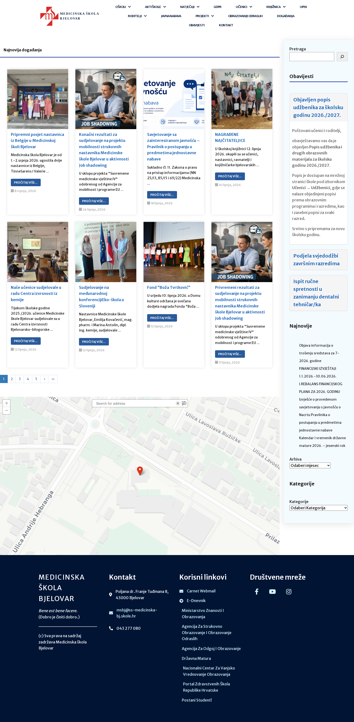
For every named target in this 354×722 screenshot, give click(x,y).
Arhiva (295, 459)
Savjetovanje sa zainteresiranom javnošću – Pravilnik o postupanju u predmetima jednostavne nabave (173, 146)
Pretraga (297, 48)
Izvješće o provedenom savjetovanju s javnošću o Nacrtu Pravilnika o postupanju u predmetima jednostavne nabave (320, 414)
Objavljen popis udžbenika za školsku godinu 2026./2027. (318, 107)
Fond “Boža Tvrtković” (168, 287)
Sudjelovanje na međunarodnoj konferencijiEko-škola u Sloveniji (101, 296)
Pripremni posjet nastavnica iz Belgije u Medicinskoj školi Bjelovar (37, 140)
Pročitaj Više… (26, 182)
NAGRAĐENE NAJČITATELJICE (230, 137)
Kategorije (298, 501)
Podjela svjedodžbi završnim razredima (316, 259)
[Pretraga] (342, 56)
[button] (140, 471)
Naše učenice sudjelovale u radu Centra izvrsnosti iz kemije (36, 293)
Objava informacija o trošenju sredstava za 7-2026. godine (319, 353)
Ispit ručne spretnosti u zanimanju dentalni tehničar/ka (316, 292)
